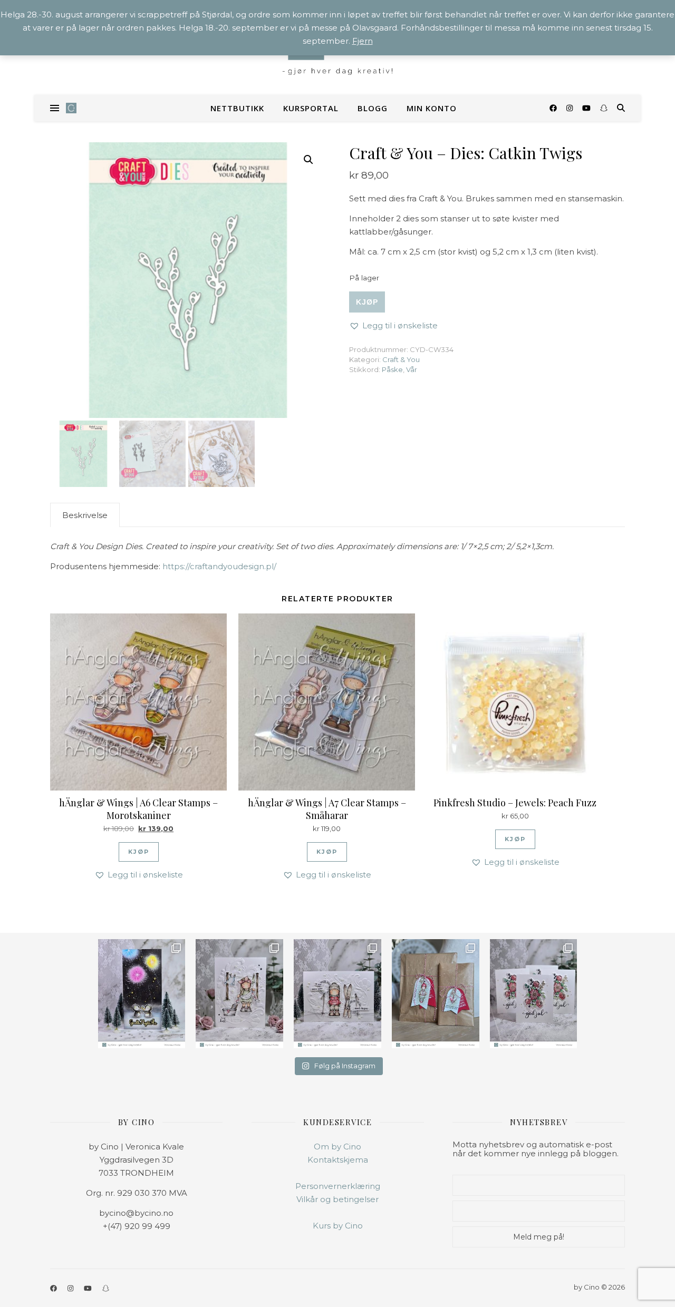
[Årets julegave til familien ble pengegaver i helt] (533, 993)
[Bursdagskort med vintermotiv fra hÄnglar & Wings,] (337, 993)
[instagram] (570, 108)
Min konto (432, 108)
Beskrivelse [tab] (85, 515)
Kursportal (311, 108)
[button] (308, 159)
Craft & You (401, 359)
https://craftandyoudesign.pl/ (219, 566)
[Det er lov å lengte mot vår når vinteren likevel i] (239, 993)
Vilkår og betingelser (337, 1199)
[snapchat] (604, 108)
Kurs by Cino (338, 1226)
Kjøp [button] (138, 851)
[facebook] (554, 108)
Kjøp (367, 302)
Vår (411, 369)
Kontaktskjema (337, 1160)
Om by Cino (337, 1147)
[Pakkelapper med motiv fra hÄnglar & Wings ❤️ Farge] (435, 993)
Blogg (373, 108)
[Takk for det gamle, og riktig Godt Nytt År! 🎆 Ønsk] (142, 993)
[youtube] (587, 108)
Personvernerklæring (337, 1186)
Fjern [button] (362, 41)
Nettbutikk (237, 108)
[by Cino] (71, 108)
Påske (392, 369)
